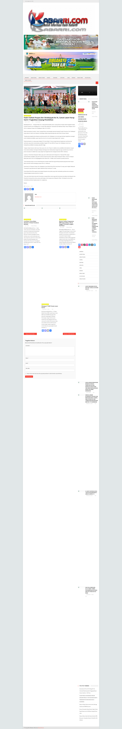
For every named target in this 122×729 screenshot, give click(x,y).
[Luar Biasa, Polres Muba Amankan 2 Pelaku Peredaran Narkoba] (32, 212)
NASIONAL (55, 77)
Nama (27, 358)
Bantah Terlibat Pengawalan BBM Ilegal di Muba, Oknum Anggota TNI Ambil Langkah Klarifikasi (66, 223)
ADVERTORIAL (33, 77)
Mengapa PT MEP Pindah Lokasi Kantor (50, 306)
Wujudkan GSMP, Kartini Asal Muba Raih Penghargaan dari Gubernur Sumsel (70, 334)
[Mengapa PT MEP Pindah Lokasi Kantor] (50, 255)
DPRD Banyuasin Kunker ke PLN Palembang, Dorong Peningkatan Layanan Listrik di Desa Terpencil (95, 225)
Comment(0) (38, 122)
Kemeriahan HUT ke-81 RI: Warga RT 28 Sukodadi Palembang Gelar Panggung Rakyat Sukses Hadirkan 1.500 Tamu (87, 691)
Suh (32, 122)
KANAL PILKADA (42, 77)
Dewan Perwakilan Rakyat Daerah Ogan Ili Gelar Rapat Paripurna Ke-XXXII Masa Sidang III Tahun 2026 (88, 711)
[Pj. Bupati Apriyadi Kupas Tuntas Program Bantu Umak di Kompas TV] (81, 538)
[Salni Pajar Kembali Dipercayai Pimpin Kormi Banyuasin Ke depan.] (89, 148)
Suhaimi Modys (34, 225)
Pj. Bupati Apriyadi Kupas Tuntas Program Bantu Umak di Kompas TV (91, 492)
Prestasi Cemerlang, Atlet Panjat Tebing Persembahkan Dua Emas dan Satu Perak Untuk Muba (91, 590)
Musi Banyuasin (27, 115)
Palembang (81, 112)
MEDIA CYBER (80, 77)
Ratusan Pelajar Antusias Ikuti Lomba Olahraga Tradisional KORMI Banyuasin (88, 705)
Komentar (28, 345)
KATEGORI (62, 77)
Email (27, 363)
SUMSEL (48, 77)
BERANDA (27, 77)
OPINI (68, 77)
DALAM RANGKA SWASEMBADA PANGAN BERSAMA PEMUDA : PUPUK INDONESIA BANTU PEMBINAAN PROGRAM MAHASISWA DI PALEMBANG (88, 698)
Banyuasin (81, 111)
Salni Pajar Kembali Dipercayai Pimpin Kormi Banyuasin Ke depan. (95, 105)
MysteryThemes (41, 727)
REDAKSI (73, 77)
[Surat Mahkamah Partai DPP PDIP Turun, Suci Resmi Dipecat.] (81, 333)
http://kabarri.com (38, 196)
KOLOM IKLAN (87, 77)
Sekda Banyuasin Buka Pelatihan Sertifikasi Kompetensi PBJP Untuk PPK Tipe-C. (95, 202)
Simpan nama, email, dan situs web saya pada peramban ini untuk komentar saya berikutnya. (44, 373)
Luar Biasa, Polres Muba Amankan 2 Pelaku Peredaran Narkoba (31, 222)
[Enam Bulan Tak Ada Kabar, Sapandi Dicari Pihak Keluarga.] (83, 104)
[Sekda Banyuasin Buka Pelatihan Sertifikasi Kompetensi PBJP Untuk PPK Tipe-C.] (89, 198)
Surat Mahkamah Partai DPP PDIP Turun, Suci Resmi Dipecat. (91, 288)
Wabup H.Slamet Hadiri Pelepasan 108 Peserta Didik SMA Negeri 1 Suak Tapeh (31, 334)
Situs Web (28, 368)
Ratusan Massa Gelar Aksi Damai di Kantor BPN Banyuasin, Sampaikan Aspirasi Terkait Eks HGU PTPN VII (88, 718)
